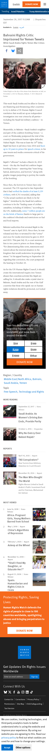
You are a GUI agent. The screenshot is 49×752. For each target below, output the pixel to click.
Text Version (9, 708)
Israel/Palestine (17, 11)
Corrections (20, 699)
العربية (21, 27)
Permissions (9, 704)
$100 (33, 343)
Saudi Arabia (11, 382)
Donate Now (31, 4)
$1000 (15, 356)
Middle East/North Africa (17, 379)
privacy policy (8, 737)
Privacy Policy (33, 699)
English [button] (16, 4)
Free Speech (10, 391)
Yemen (23, 382)
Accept (7, 747)
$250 (16, 349)
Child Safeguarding (34, 704)
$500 (33, 349)
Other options (23, 747)
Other (33, 356)
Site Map (20, 704)
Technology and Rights (31, 391)
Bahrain (37, 379)
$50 (15, 343)
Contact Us (8, 699)
